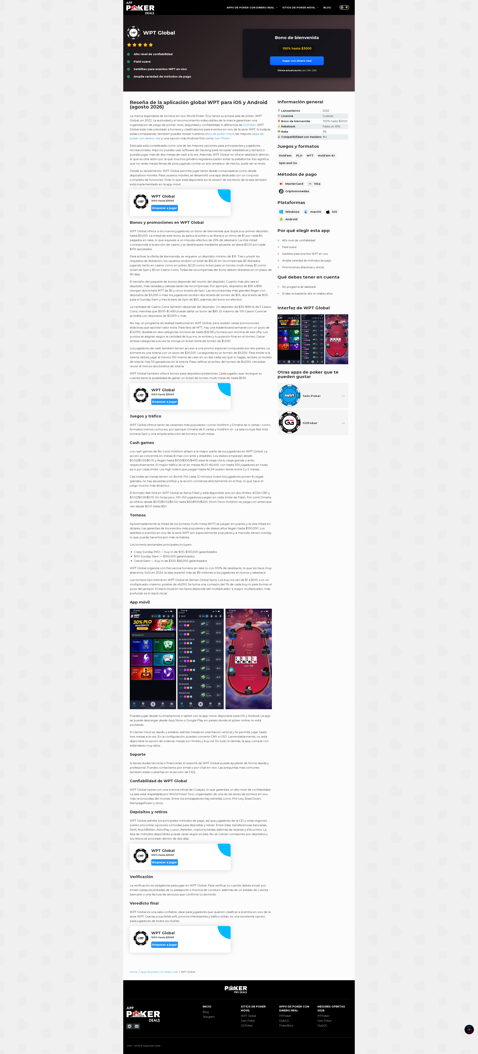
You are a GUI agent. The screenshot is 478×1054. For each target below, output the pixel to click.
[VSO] (143, 1021)
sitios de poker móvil (219, 134)
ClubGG (284, 1020)
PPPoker (285, 1016)
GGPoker (249, 125)
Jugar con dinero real (296, 60)
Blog (206, 1012)
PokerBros (286, 1025)
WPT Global (248, 1016)
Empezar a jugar (164, 208)
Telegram (209, 1017)
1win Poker (222, 138)
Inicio (207, 1006)
